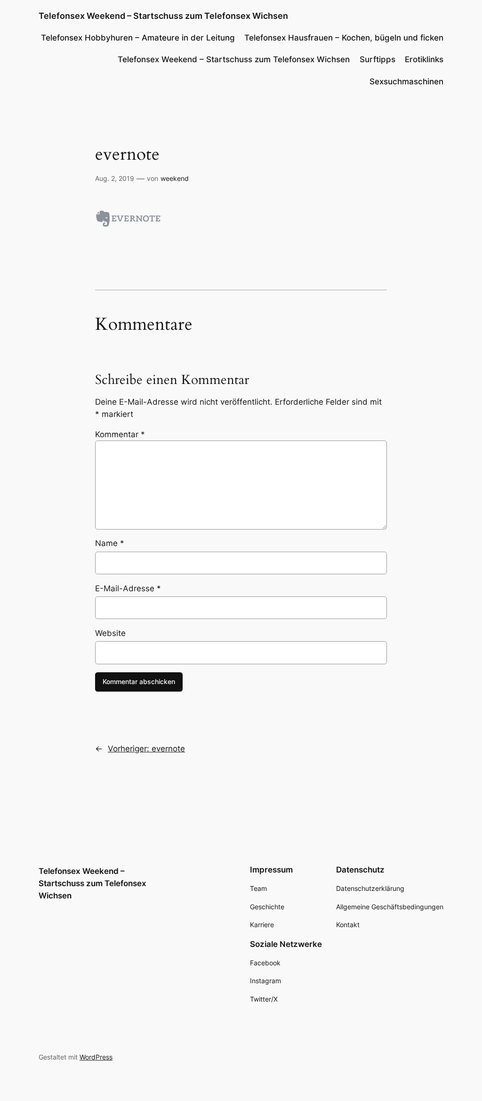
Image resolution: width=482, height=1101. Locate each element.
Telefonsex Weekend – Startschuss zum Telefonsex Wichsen (163, 16)
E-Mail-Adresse (128, 588)
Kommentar (120, 434)
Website (110, 633)
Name (109, 543)
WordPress (96, 1057)
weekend (175, 178)
